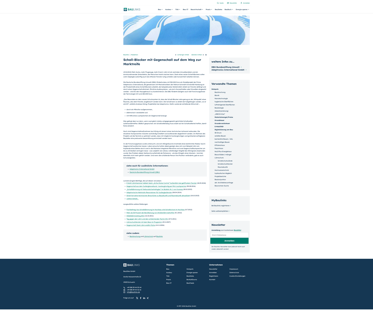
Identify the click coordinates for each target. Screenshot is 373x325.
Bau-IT (185, 9)
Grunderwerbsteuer (222, 123)
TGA (167, 276)
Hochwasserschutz (222, 170)
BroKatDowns (192, 279)
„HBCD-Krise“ (220, 114)
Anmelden (213, 272)
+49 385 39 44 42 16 (134, 290)
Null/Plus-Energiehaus (223, 151)
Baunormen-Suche (222, 186)
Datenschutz (234, 272)
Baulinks (126, 55)
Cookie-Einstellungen (237, 276)
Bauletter (237, 230)
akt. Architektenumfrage (224, 183)
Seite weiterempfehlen (220, 211)
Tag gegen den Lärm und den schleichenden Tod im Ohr (147, 219)
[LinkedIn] (144, 298)
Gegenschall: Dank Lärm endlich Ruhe (140, 225)
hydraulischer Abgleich (223, 173)
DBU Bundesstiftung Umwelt (226, 67)
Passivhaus (219, 148)
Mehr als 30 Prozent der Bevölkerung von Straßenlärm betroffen (150, 213)
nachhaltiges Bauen (222, 142)
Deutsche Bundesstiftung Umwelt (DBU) (145, 172)
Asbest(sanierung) (221, 111)
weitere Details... (132, 199)
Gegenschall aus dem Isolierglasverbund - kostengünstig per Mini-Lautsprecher (156, 186)
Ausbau (169, 272)
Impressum (233, 269)
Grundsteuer (219, 120)
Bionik (217, 95)
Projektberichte (220, 176)
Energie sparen (192, 272)
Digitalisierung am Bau (224, 130)
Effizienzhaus (220, 145)
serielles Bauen (220, 136)
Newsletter (213, 269)
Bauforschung (135, 236)
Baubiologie (219, 108)
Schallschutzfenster (225, 164)
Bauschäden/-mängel (223, 155)
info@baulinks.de (133, 292)
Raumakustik (223, 167)
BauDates (218, 9)
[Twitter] (137, 298)
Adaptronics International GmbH (142, 169)
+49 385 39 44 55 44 (134, 287)
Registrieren (213, 276)
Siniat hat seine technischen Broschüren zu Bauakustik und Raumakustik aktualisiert (158, 196)
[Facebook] (141, 298)
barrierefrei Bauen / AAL (224, 139)
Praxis (168, 279)
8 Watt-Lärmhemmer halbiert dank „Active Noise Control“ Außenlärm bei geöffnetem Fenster (161, 183)
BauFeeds (190, 283)
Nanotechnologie (221, 98)
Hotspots (215, 89)
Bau (167, 269)
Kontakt (212, 279)
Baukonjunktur (220, 179)
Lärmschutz (148, 236)
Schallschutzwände (225, 161)
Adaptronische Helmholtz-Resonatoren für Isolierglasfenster (149, 192)
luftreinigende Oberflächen (225, 105)
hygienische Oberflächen (224, 102)
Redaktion (134, 55)
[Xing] (148, 298)
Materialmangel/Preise (224, 117)
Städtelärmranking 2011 (135, 216)
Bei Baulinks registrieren (221, 206)
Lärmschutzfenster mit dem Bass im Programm (144, 222)
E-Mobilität (219, 126)
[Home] (143, 266)
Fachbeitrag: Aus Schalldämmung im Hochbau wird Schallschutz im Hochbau (155, 210)
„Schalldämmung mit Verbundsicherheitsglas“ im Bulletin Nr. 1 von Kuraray (154, 189)
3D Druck (218, 133)
